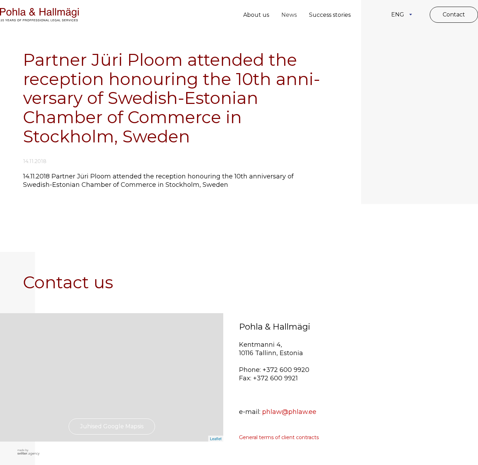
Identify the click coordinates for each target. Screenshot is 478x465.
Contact (454, 14)
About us (256, 15)
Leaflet (216, 438)
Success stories (330, 15)
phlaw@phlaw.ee (289, 412)
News (289, 15)
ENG (397, 14)
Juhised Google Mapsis (111, 426)
